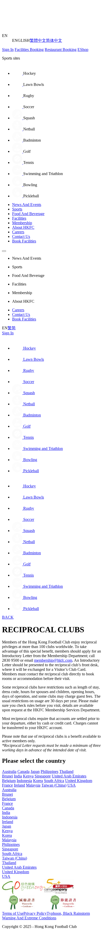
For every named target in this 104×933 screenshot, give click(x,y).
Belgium (9, 780)
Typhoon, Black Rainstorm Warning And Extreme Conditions (46, 915)
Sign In (8, 49)
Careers (18, 232)
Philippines (49, 771)
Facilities (19, 218)
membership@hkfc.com (53, 660)
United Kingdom (78, 780)
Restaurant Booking (60, 49)
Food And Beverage (28, 214)
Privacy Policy (35, 913)
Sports (17, 209)
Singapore (43, 776)
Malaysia (33, 785)
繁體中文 (38, 40)
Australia (9, 771)
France (7, 785)
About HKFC (23, 227)
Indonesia (24, 780)
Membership (22, 223)
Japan (35, 771)
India (18, 776)
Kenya (28, 776)
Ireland (19, 785)
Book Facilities (24, 241)
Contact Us (21, 236)
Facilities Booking (29, 49)
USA (71, 785)
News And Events (26, 204)
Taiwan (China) (53, 785)
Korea (38, 780)
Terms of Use (12, 913)
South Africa (54, 780)
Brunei (7, 776)
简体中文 (54, 40)
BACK (8, 617)
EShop (82, 49)
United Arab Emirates (69, 776)
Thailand (66, 771)
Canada (23, 771)
